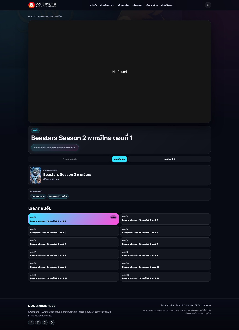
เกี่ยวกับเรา (206, 305)
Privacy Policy (167, 305)
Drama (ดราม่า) (38, 196)
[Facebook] (31, 322)
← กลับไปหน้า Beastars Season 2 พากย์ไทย (55, 147)
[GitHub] (45, 322)
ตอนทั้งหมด (119, 159)
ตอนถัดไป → (169, 159)
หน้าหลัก (93, 5)
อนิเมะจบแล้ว (137, 5)
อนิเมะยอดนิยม (123, 5)
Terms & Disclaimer (184, 305)
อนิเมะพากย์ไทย (152, 5)
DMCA (198, 305)
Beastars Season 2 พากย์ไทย (50, 16)
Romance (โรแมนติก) (58, 196)
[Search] (208, 5)
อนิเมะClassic (166, 5)
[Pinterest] (38, 322)
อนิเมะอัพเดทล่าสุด (107, 5)
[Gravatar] (51, 322)
